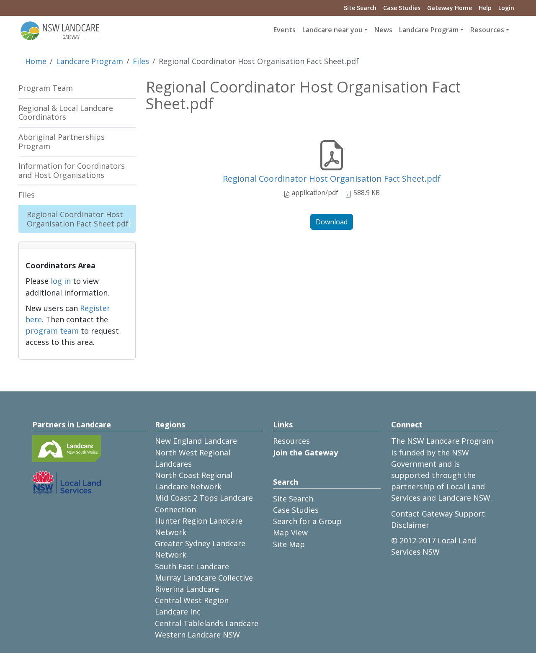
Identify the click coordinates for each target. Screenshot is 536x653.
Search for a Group (307, 521)
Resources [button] (487, 29)
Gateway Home (449, 8)
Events (284, 29)
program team (52, 331)
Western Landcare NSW (197, 635)
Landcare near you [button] (332, 29)
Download (332, 221)
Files (141, 61)
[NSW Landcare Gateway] (60, 30)
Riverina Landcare (187, 589)
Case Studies (401, 8)
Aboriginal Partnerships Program (61, 141)
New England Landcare (196, 441)
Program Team (45, 88)
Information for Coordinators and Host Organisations (71, 170)
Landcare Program (89, 61)
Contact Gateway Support (438, 514)
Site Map (289, 544)
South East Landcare (192, 566)
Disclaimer (410, 525)
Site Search (360, 8)
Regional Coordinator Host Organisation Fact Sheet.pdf (332, 178)
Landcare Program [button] (429, 29)
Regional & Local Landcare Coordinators (65, 112)
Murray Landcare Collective (204, 578)
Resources (291, 441)
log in (61, 281)
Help (485, 8)
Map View (290, 532)
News (383, 29)
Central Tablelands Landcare (206, 623)
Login (506, 8)
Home (35, 61)
